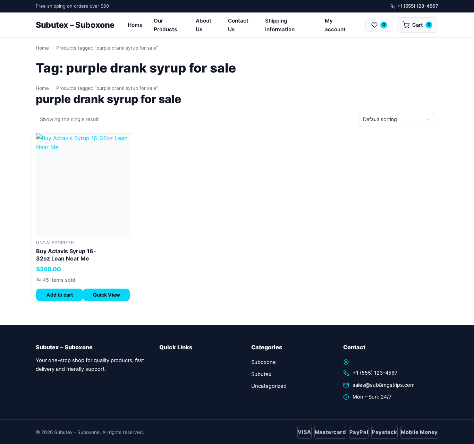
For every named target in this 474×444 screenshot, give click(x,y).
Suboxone (263, 362)
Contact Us (238, 25)
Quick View (106, 295)
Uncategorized (55, 242)
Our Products (165, 25)
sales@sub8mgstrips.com (384, 385)
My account (335, 25)
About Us (203, 25)
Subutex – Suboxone (75, 25)
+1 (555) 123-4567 (417, 6)
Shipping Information (280, 25)
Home (135, 25)
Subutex (261, 374)
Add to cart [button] (59, 295)
